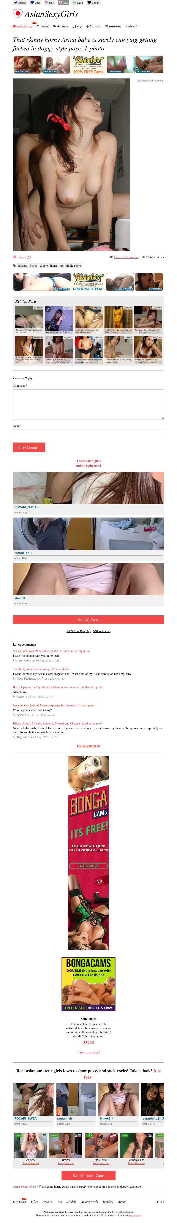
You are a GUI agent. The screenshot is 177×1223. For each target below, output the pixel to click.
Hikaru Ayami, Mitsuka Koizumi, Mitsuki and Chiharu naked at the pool (57, 723)
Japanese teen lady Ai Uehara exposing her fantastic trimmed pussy (54, 705)
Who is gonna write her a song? (32, 710)
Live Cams (25, 25)
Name (16, 426)
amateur (22, 265)
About (132, 25)
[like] (14, 257)
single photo (73, 265)
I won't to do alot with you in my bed (36, 656)
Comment (20, 385)
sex (61, 265)
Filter (44, 25)
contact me (134, 1215)
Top (79, 25)
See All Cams (88, 619)
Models (95, 25)
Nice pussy (19, 692)
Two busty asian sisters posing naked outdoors (41, 669)
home (53, 265)
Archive (62, 25)
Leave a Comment (126, 257)
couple (44, 265)
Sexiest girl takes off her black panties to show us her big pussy (51, 651)
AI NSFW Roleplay (79, 631)
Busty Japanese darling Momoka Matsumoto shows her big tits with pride (57, 687)
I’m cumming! (88, 1051)
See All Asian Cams (88, 1175)
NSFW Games (102, 631)
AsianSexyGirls (51, 13)
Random (115, 25)
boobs (33, 265)
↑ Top (160, 1202)
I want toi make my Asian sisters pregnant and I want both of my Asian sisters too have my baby (72, 674)
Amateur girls (89, 1202)
